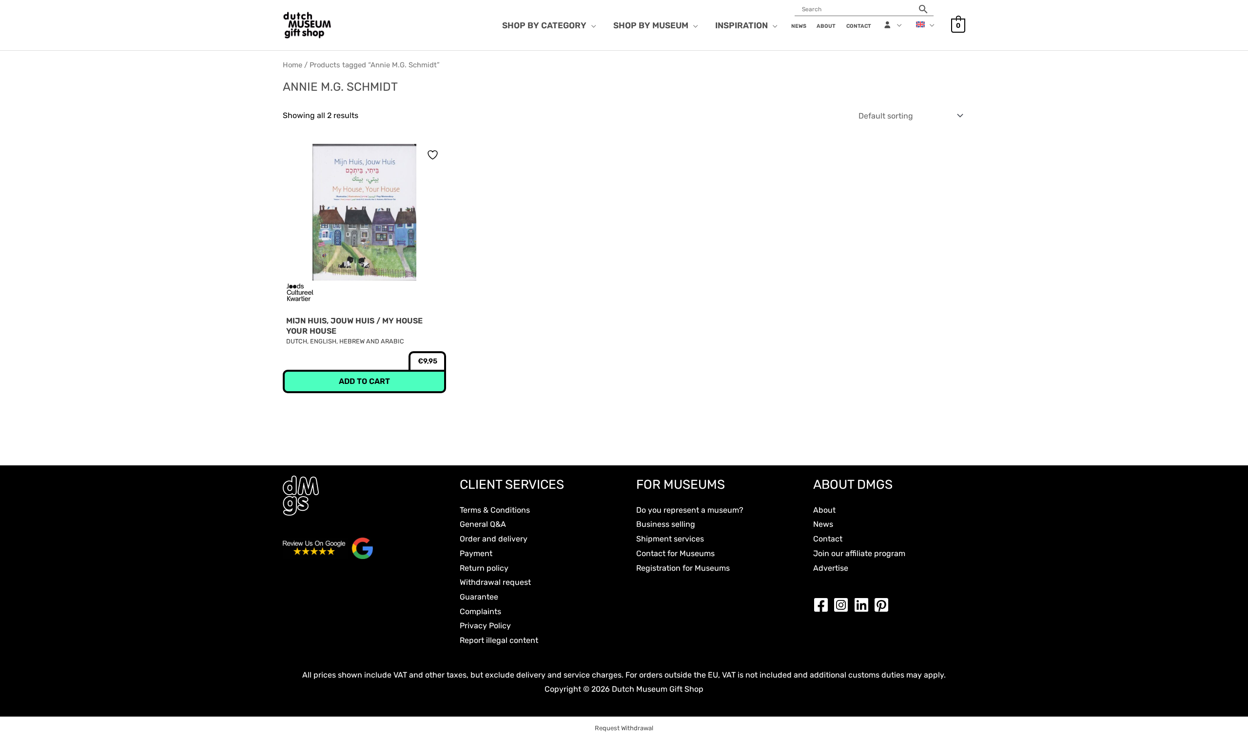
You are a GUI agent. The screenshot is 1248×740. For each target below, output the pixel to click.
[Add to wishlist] (434, 155)
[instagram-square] (843, 605)
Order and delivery (493, 538)
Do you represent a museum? (689, 510)
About (824, 510)
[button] (591, 25)
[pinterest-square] (884, 605)
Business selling (665, 524)
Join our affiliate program (859, 553)
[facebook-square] (823, 605)
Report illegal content (499, 640)
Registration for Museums (683, 568)
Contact (827, 538)
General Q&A (483, 524)
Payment (476, 553)
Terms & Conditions (495, 510)
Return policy (484, 568)
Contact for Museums (675, 553)
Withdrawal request (495, 582)
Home (292, 64)
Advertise (830, 568)
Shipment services (670, 538)
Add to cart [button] (364, 381)
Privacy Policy (485, 625)
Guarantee (479, 596)
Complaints (480, 611)
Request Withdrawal (624, 728)
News (823, 524)
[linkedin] (864, 605)
